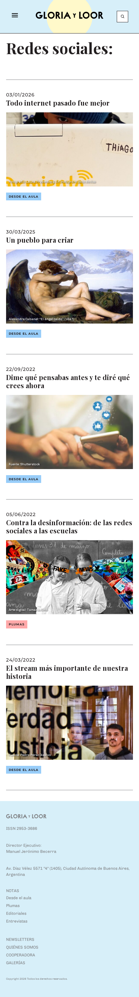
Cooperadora (20, 955)
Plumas (17, 624)
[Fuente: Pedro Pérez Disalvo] (69, 722)
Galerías (15, 962)
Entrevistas (16, 921)
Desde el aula (23, 196)
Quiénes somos (22, 947)
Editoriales (16, 913)
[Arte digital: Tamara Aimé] (69, 577)
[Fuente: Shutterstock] (69, 431)
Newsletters (20, 939)
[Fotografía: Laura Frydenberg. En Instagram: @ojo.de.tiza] (69, 149)
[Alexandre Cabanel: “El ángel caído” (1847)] (69, 286)
